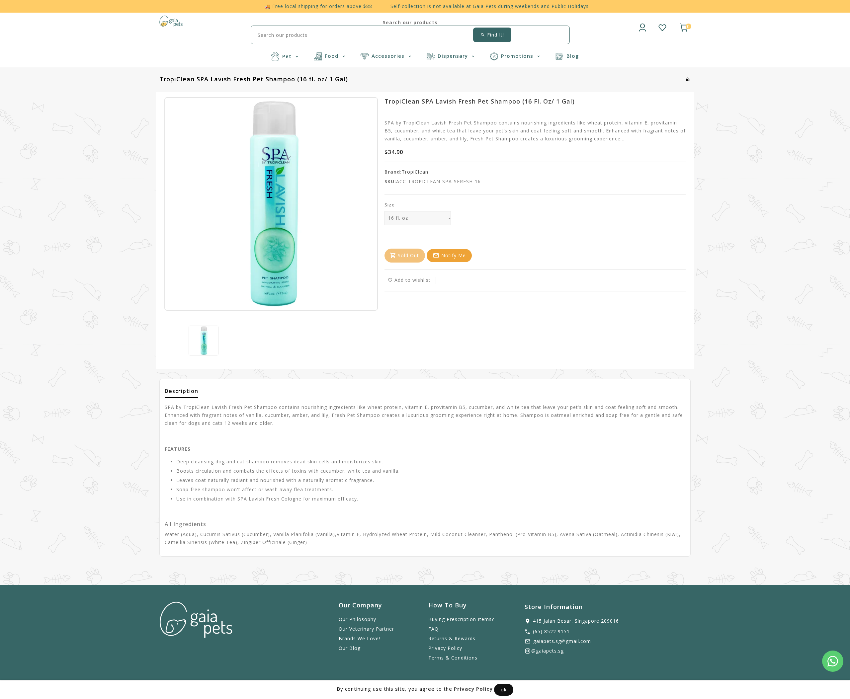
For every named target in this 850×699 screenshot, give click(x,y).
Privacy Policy (445, 648)
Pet (287, 56)
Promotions (518, 55)
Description (181, 391)
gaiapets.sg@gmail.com (562, 641)
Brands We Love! (359, 638)
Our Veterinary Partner (366, 629)
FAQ (433, 629)
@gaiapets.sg (547, 651)
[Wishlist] (662, 26)
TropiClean (415, 172)
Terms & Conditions (452, 658)
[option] (203, 340)
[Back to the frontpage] (688, 79)
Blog (572, 55)
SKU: (390, 181)
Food (332, 55)
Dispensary (453, 55)
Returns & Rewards (451, 638)
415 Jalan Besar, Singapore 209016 (576, 621)
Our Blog (350, 648)
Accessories (389, 55)
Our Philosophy (357, 619)
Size (389, 204)
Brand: (393, 172)
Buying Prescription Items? (461, 619)
